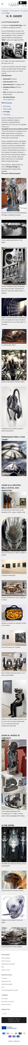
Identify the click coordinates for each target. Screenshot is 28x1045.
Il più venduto (5, 958)
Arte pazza (24, 11)
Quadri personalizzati (8, 964)
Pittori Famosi (5, 961)
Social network (6, 1004)
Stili (2, 967)
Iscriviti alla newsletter (14, 1020)
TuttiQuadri (5, 11)
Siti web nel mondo (7, 1001)
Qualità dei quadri (6, 984)
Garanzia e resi (6, 981)
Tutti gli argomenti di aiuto (9, 990)
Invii (2, 987)
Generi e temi (5, 970)
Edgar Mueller (7, 109)
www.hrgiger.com (8, 99)
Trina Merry (6, 114)
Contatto (4, 978)
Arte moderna (14, 11)
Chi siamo (4, 998)
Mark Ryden (7, 106)
